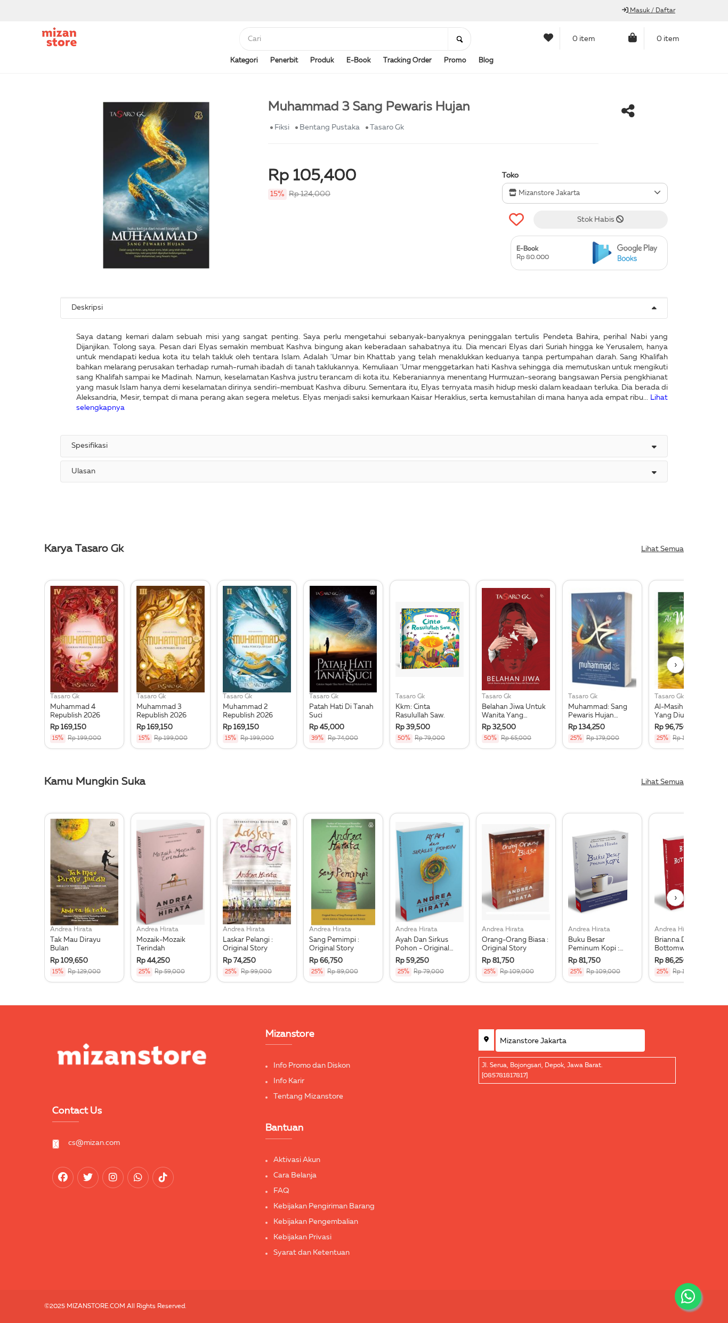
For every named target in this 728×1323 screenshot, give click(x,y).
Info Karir (288, 1081)
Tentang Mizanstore (308, 1096)
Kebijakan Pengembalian (315, 1221)
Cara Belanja (295, 1175)
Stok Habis (596, 219)
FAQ (281, 1191)
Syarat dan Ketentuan (311, 1252)
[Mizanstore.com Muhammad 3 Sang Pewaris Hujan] (627, 252)
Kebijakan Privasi (302, 1237)
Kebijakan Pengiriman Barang (324, 1206)
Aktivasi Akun (296, 1160)
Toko (510, 175)
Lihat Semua (662, 549)
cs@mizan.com (94, 1143)
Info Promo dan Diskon (311, 1065)
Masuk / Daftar (651, 10)
